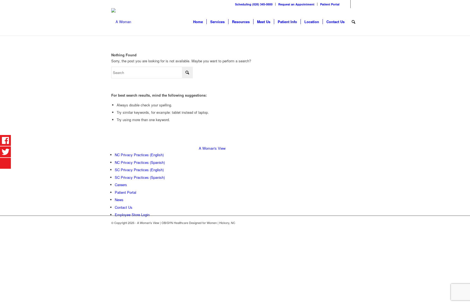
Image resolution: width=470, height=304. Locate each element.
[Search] (353, 21)
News (119, 199)
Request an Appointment (296, 4)
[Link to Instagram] (355, 4)
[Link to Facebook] (346, 4)
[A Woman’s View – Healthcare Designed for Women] (121, 21)
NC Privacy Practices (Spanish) (140, 162)
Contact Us (123, 207)
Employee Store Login (132, 214)
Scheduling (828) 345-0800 (254, 4)
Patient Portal (329, 4)
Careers (121, 184)
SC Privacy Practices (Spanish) (140, 177)
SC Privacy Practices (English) (139, 169)
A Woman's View (212, 148)
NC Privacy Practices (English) (139, 154)
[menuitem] (254, 4)
